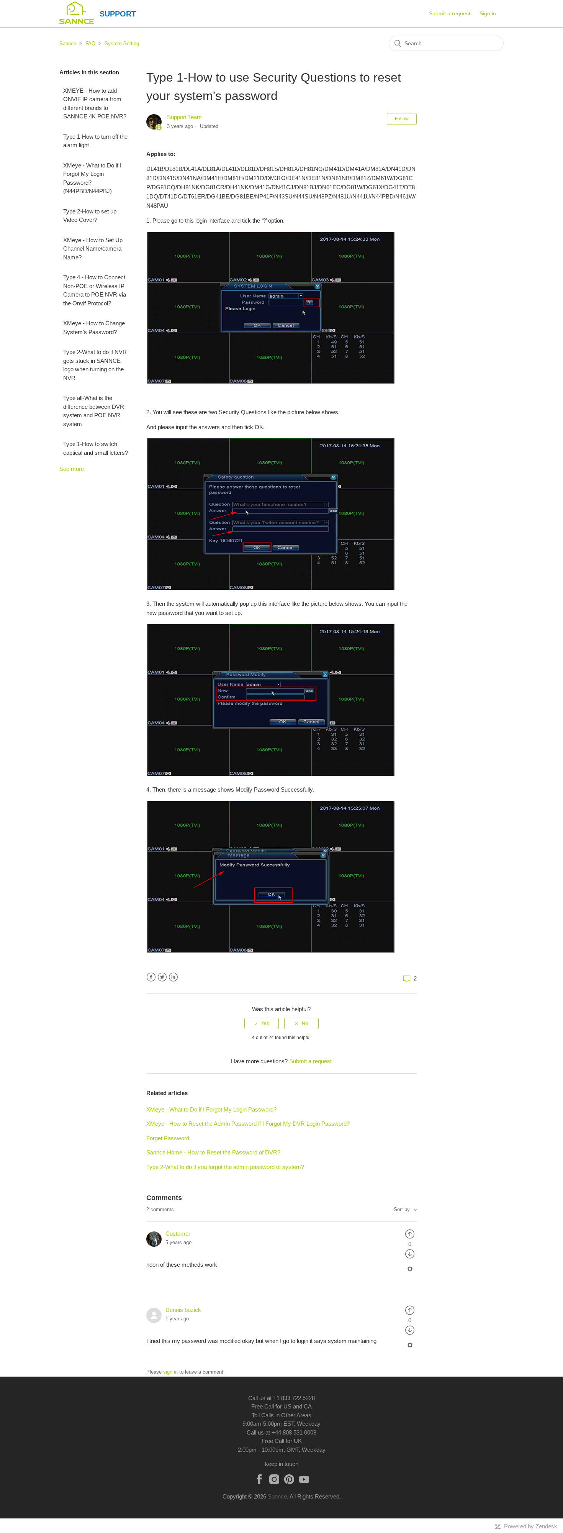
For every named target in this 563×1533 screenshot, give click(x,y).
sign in (170, 1372)
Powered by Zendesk (530, 1526)
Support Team (184, 117)
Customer (177, 1233)
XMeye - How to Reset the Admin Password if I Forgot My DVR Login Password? (248, 1123)
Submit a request (449, 13)
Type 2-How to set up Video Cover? (89, 215)
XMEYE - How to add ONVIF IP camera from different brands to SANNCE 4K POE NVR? (94, 103)
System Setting (122, 43)
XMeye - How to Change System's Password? (94, 327)
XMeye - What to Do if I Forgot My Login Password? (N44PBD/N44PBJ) (92, 178)
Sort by (402, 1209)
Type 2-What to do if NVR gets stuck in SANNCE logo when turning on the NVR (95, 365)
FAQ (90, 43)
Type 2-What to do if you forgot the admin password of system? (225, 1167)
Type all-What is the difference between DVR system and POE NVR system (93, 411)
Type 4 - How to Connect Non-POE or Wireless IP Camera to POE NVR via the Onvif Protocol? (94, 290)
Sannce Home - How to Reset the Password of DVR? (213, 1152)
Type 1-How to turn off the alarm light (95, 141)
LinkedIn (173, 977)
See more (71, 469)
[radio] (261, 1023)
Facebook (151, 977)
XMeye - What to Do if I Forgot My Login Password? (211, 1109)
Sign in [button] (488, 13)
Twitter (162, 977)
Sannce (67, 43)
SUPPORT (118, 14)
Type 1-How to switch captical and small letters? (95, 448)
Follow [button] (402, 118)
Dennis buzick (183, 1310)
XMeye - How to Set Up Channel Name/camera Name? (93, 249)
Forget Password (167, 1138)
